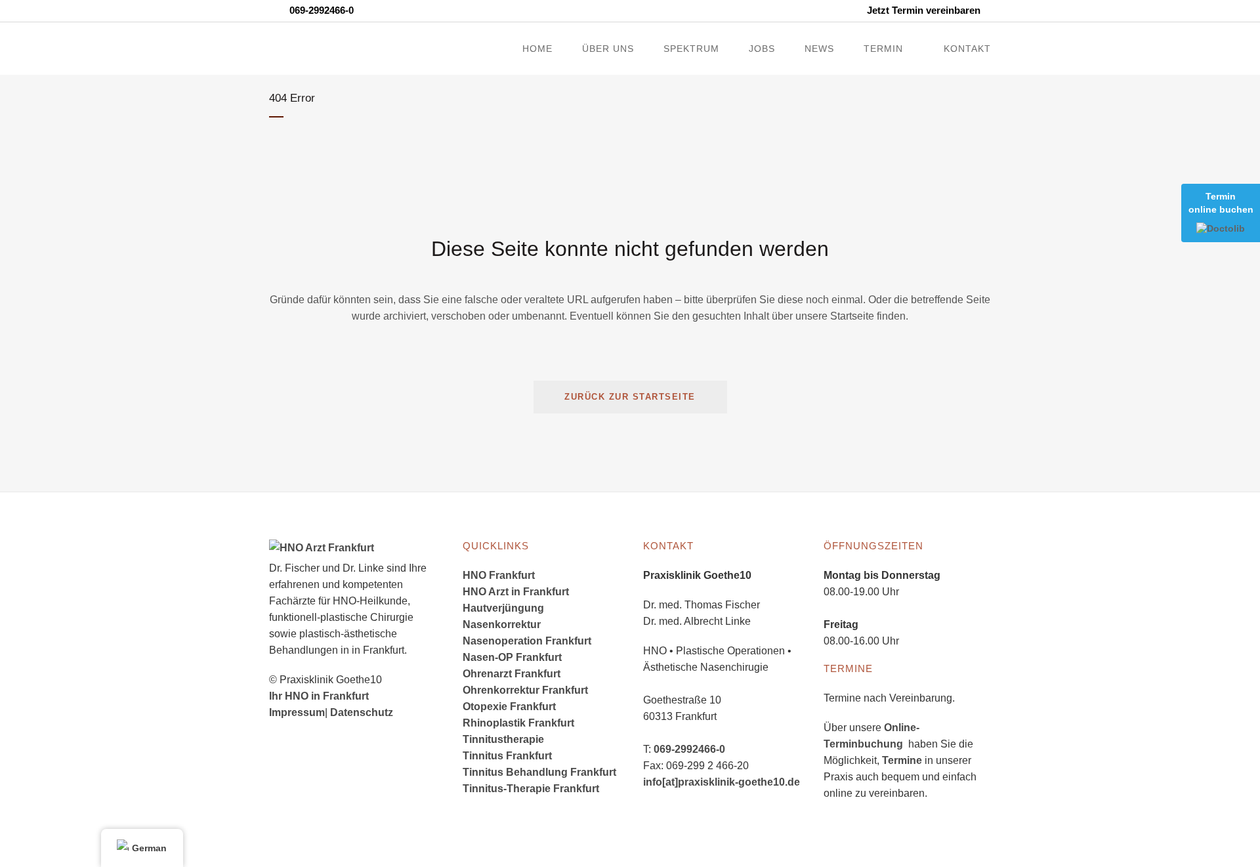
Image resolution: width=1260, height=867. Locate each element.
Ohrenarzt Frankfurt (511, 673)
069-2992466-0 (689, 749)
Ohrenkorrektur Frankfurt (525, 690)
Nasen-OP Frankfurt (512, 657)
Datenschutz (361, 712)
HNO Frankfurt (499, 575)
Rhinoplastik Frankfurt (518, 723)
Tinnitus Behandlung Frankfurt (539, 772)
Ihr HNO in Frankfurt (319, 696)
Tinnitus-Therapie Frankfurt (531, 788)
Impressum (297, 712)
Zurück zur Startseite (630, 397)
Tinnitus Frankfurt (507, 755)
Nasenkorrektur (502, 624)
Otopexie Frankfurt (509, 706)
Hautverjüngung (503, 608)
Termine (902, 760)
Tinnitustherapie (503, 739)
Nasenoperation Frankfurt (527, 640)
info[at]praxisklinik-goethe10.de (721, 782)
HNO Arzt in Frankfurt (516, 591)
